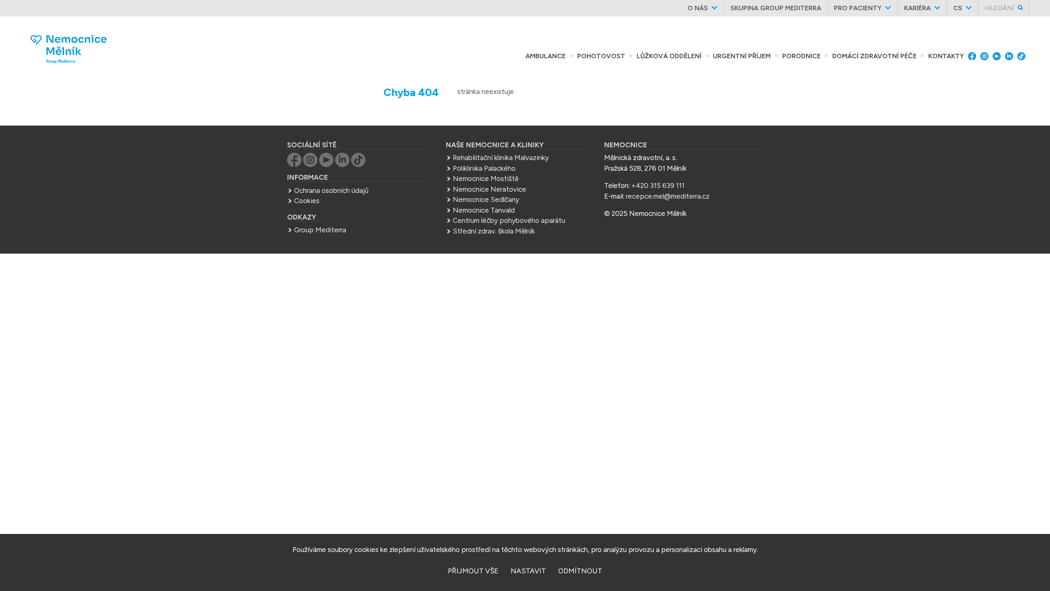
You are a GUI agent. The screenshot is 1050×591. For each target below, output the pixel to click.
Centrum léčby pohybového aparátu (509, 220)
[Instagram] (986, 56)
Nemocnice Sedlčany (486, 199)
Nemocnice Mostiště (485, 178)
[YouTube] (999, 56)
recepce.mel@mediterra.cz (668, 196)
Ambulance (545, 56)
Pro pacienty (857, 8)
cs (957, 8)
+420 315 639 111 (658, 185)
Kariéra (917, 8)
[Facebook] (974, 56)
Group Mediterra (320, 230)
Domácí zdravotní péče (874, 56)
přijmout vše (473, 571)
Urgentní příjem (742, 56)
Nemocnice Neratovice (489, 189)
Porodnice (801, 56)
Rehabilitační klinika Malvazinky (501, 157)
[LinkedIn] (1011, 56)
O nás (697, 8)
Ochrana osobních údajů (331, 190)
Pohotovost (601, 56)
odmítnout (580, 571)
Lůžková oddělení (669, 56)
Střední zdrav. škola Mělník (494, 231)
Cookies (307, 201)
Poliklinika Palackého (484, 168)
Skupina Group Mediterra (775, 8)
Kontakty (946, 56)
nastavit (528, 571)
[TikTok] (1023, 56)
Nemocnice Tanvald (484, 210)
